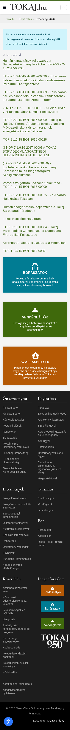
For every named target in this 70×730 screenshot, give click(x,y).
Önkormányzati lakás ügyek (50, 454)
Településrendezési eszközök (14, 655)
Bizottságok (10, 437)
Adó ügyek (44, 440)
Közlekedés (10, 672)
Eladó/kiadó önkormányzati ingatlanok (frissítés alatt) (49, 467)
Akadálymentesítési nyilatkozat (14, 691)
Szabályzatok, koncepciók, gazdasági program (16, 629)
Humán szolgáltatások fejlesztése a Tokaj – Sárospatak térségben (35, 209)
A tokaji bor (44, 535)
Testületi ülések (12, 425)
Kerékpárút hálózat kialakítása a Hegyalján (34, 243)
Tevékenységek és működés (14, 612)
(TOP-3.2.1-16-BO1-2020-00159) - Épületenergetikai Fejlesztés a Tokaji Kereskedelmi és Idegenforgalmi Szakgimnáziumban (30, 169)
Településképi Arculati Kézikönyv (16, 664)
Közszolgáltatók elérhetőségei (12, 566)
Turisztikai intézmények (17, 558)
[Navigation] (4, 7)
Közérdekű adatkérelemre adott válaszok (15, 601)
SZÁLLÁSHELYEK (35, 362)
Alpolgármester (12, 413)
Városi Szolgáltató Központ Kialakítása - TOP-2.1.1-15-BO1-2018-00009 (32, 185)
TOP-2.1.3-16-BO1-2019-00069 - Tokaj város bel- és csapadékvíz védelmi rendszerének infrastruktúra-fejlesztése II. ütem (35, 96)
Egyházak (9, 552)
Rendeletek (9, 431)
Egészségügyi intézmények (11, 515)
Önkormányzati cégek (16, 546)
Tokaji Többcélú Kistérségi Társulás (14, 470)
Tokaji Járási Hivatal (15, 498)
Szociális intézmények (16, 534)
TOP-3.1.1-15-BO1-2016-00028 (25, 139)
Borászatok (45, 529)
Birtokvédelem (46, 446)
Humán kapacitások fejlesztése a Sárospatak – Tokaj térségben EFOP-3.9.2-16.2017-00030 (34, 64)
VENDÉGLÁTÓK (35, 317)
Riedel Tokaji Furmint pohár (50, 543)
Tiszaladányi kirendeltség (11, 460)
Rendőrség (9, 540)
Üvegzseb (9, 619)
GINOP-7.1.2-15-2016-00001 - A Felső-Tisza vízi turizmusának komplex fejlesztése (34, 110)
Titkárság (43, 407)
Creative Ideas (55, 720)
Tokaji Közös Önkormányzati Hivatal (16, 445)
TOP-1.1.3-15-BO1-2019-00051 (25, 251)
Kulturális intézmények (16, 528)
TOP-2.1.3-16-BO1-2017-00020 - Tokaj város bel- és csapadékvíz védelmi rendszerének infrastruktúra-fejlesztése (35, 80)
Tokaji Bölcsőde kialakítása (23, 219)
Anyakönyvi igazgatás (51, 419)
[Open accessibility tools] (8, 721)
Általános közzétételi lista (15, 589)
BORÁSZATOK (35, 273)
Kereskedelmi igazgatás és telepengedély (52, 433)
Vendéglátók (45, 504)
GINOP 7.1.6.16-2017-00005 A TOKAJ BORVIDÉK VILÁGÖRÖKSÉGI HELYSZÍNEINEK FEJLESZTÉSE (29, 151)
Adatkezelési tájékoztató (17, 683)
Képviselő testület (13, 419)
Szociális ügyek (47, 425)
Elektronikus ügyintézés (52, 413)
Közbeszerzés (11, 647)
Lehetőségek (45, 510)
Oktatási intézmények (15, 522)
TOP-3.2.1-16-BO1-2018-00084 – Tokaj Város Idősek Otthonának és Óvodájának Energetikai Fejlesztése (32, 231)
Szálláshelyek (46, 498)
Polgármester (11, 407)
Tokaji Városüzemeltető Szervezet (17, 506)
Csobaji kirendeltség (16, 452)
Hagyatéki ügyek (47, 478)
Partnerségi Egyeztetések (11, 640)
